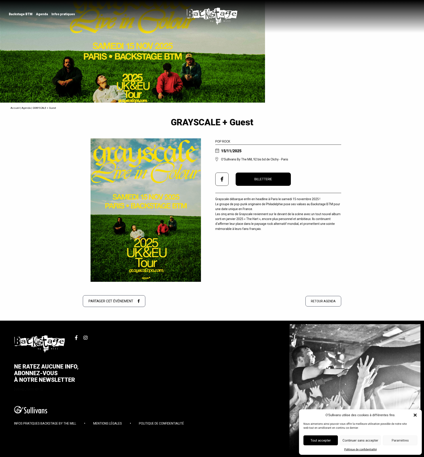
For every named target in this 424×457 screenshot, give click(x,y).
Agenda (42, 14)
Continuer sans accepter (360, 440)
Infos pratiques (63, 14)
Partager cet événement (111, 301)
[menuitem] (20, 14)
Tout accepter (320, 440)
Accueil (15, 108)
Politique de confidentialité (360, 449)
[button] (415, 415)
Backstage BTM (20, 14)
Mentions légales (107, 423)
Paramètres (400, 440)
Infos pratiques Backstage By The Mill (45, 423)
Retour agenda (323, 301)
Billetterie (263, 179)
